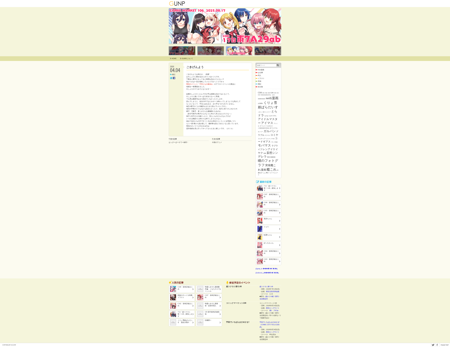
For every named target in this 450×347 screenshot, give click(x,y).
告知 (259, 81)
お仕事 (260, 73)
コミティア (262, 139)
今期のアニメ (217, 142)
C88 (269, 93)
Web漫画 (261, 70)
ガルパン (270, 131)
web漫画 (272, 98)
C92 (259, 95)
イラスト (261, 78)
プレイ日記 (274, 142)
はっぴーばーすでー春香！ (178, 142)
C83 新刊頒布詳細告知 (212, 313)
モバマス (264, 145)
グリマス (267, 135)
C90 (275, 93)
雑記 (173, 74)
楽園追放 (272, 157)
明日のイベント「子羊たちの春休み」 (200, 84)
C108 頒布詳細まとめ (185, 288)
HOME (174, 58)
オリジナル (274, 128)
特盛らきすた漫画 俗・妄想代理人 (212, 305)
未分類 (260, 87)
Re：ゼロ (272, 95)
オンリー (260, 131)
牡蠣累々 (208, 320)
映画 (268, 157)
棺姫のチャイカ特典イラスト (185, 296)
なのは (266, 115)
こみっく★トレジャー (264, 112)
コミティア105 (270, 138)
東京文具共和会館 (272, 291)
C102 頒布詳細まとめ (185, 305)
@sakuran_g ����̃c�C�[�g (267, 273)
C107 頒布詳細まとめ (212, 296)
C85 (263, 93)
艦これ (272, 169)
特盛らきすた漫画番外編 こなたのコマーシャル (212, 289)
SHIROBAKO (261, 98)
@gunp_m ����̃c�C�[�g (266, 268)
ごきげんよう (195, 67)
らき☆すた (272, 116)
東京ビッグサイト (272, 308)
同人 (259, 75)
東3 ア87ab (273, 310)
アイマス (267, 122)
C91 (278, 93)
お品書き (260, 103)
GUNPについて (187, 58)
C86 (266, 93)
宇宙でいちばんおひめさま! (270, 322)
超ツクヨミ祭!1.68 (266, 286)
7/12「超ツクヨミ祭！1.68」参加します (185, 314)
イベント (263, 126)
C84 (260, 92)
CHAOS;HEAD (265, 95)
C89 (271, 93)
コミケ (274, 134)
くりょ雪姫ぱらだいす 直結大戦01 (185, 321)
